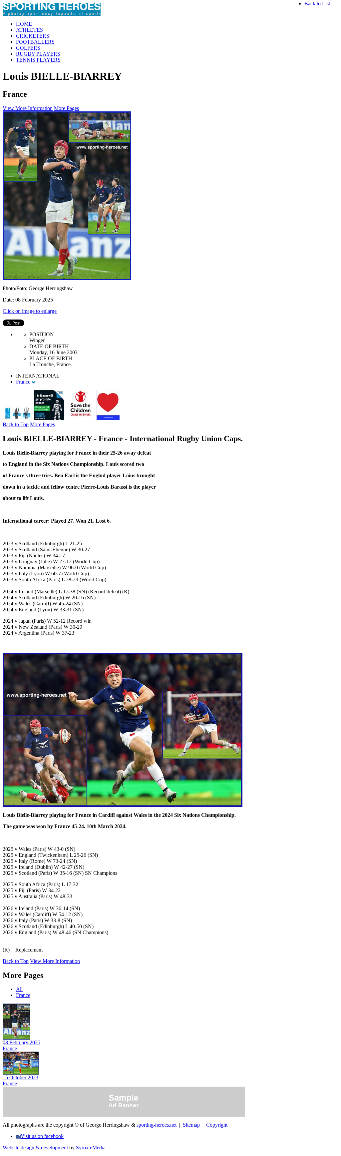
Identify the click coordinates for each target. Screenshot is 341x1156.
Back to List (317, 3)
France (24, 382)
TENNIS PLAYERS (38, 60)
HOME (24, 24)
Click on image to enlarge (30, 311)
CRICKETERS (32, 36)
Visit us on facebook (42, 1136)
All (19, 989)
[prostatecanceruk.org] (49, 418)
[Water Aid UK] (18, 418)
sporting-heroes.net (156, 1125)
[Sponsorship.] (108, 418)
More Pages (66, 108)
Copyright (216, 1125)
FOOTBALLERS (35, 42)
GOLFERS (28, 48)
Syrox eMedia (91, 1147)
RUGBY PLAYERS (38, 54)
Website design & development (35, 1147)
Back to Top (16, 424)
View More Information (28, 108)
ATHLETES (29, 30)
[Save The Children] (80, 418)
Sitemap (191, 1125)
